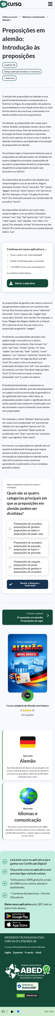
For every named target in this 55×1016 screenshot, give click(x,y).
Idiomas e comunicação (33, 17)
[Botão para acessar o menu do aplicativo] (50, 4)
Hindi (38, 952)
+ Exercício (9, 78)
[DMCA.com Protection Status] (27, 996)
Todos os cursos (9, 17)
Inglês (8, 952)
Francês (29, 952)
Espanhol (18, 952)
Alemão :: (6, 20)
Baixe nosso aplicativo (18, 904)
